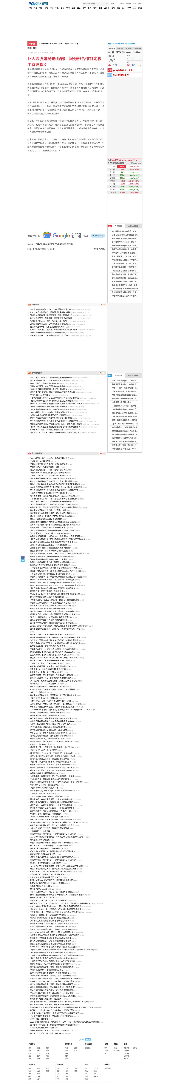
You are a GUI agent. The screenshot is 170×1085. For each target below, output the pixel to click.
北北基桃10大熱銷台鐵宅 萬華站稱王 (45, 877)
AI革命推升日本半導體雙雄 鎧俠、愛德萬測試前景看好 (52, 611)
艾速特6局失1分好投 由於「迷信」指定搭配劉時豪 (132, 281)
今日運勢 (119, 44)
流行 (47, 1058)
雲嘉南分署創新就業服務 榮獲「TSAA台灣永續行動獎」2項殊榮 (56, 782)
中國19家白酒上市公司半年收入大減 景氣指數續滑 (131, 260)
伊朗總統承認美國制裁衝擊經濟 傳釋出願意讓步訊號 (52, 315)
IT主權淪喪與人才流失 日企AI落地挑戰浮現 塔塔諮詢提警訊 (135, 406)
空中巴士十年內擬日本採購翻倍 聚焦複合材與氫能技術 (52, 1025)
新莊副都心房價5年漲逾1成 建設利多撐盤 (47, 883)
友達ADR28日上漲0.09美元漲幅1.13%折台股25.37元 (52, 655)
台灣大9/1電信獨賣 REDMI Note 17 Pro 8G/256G (50, 724)
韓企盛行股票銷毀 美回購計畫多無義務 (46, 519)
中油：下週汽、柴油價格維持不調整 (126, 388)
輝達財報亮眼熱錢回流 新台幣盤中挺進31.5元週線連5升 (53, 987)
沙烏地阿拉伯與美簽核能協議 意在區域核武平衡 (49, 921)
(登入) (140, 4)
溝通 (45, 244)
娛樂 (89, 8)
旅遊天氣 (126, 1053)
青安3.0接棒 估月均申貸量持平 (42, 854)
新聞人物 (68, 1044)
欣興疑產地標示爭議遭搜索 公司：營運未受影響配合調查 (54, 979)
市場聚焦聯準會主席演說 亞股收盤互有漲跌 (48, 1031)
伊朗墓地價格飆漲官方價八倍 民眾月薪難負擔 (129, 417)
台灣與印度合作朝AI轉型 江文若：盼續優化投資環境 (133, 292)
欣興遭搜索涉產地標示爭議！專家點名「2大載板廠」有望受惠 (55, 704)
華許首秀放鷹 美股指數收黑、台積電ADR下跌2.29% (52, 675)
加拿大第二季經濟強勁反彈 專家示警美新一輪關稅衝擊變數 (54, 640)
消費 (113, 8)
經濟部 (51, 244)
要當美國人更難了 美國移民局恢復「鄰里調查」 (50, 335)
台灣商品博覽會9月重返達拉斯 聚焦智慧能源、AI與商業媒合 (54, 935)
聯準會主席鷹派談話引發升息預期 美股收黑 (48, 687)
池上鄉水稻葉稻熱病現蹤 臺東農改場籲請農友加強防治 (53, 869)
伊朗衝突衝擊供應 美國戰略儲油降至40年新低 (49, 559)
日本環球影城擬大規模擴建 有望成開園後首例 (49, 1005)
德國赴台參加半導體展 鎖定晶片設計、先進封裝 (50, 976)
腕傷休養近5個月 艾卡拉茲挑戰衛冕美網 (47, 327)
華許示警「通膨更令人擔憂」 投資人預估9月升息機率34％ (54, 707)
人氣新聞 (115, 226)
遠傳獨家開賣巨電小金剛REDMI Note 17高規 (48, 730)
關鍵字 (107, 1064)
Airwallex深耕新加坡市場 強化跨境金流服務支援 (50, 918)
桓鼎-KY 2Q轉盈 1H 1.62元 (41, 886)
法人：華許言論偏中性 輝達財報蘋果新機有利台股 (132, 381)
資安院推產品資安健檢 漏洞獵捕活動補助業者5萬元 (52, 802)
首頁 (30, 8)
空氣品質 (120, 49)
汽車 (129, 8)
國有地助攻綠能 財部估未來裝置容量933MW (49, 635)
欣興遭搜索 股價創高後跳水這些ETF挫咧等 (48, 528)
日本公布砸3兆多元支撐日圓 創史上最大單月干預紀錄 (133, 235)
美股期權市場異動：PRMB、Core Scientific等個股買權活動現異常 (57, 554)
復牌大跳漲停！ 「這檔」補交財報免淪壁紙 (48, 533)
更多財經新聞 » (99, 249)
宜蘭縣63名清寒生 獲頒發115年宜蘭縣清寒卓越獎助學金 (53, 330)
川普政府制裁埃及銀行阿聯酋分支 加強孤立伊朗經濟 (132, 409)
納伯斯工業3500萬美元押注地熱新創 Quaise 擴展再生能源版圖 (136, 438)
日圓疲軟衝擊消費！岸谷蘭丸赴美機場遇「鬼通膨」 (51, 548)
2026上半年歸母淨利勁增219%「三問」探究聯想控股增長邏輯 (55, 906)
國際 (62, 8)
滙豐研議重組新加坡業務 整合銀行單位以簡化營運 (50, 944)
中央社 (51, 53)
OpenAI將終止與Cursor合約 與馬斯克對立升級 (131, 424)
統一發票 (117, 1050)
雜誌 (123, 8)
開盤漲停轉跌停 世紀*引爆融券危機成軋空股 (49, 551)
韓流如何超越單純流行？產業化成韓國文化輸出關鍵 (132, 431)
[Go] (107, 4)
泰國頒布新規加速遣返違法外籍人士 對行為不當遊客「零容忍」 (137, 238)
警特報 (135, 1048)
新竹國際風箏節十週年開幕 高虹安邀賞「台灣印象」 (52, 318)
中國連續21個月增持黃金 (121, 402)
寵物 (47, 1048)
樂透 (115, 1048)
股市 (112, 4)
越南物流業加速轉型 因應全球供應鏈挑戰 (47, 597)
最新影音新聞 (133, 375)
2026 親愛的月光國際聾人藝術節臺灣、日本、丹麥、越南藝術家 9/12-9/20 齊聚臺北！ (65, 1022)
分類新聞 (31, 1044)
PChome (121, 4)
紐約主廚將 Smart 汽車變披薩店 (43, 684)
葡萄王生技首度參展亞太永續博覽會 (45, 716)
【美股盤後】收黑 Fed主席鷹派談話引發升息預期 (51, 701)
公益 (95, 1073)
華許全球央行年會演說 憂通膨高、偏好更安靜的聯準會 (53, 695)
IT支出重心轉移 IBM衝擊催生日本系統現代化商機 (50, 574)
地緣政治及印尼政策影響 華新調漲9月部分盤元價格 (52, 993)
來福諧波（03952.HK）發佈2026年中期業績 (48, 915)
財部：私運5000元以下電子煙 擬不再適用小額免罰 (51, 880)
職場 (68, 8)
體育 (95, 8)
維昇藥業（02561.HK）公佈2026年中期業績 (48, 901)
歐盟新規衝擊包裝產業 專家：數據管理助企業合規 (50, 927)
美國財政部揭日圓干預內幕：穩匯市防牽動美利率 (50, 562)
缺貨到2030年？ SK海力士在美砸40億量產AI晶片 (51, 516)
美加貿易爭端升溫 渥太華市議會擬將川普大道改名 (132, 274)
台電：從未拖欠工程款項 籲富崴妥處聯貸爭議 (130, 256)
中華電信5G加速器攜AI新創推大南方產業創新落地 (50, 718)
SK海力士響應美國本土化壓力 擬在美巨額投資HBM (51, 617)
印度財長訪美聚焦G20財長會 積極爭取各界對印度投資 (52, 531)
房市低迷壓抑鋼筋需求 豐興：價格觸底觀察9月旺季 (52, 967)
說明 (134, 4)
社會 (46, 8)
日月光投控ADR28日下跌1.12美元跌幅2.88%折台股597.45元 (55, 643)
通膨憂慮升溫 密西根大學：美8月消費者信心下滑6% (52, 747)
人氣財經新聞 (133, 226)
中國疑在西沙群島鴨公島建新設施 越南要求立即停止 (133, 271)
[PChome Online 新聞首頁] (57, 3)
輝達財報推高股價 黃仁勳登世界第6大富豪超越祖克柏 (52, 851)
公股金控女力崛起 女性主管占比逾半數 (46, 663)
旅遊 (118, 8)
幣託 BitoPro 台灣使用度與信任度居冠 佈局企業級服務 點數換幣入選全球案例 (61, 1007)
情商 (47, 1050)
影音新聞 (31, 1064)
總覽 (86, 1068)
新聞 (29, 48)
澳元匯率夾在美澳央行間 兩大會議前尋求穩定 (48, 620)
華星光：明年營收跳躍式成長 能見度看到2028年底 (51, 990)
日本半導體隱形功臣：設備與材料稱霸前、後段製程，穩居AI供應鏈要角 (59, 1002)
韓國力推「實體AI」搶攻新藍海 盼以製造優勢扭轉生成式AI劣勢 (56, 577)
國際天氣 (126, 1056)
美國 (57, 244)
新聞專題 (88, 1044)
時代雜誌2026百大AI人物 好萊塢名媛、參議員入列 (132, 231)
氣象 (125, 1044)
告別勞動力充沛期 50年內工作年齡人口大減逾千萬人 (52, 981)
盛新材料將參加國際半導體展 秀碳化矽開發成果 (50, 973)
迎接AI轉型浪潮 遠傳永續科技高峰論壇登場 (47, 727)
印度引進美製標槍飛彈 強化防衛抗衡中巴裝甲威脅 (131, 420)
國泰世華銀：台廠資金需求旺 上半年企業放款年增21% (53, 799)
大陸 (140, 8)
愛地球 (96, 1076)
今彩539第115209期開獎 (40, 831)
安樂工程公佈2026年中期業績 (42, 898)
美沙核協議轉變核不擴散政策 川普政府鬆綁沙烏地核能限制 (135, 434)
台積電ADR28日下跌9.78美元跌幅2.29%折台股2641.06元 (53, 658)
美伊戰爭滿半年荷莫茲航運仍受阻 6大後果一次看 (51, 811)
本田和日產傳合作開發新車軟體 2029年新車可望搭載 (52, 689)
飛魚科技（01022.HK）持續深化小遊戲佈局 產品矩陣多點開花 (55, 909)
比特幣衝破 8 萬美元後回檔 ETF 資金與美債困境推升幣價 (53, 568)
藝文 (95, 1071)
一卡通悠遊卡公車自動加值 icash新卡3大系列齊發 (51, 742)
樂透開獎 (137, 49)
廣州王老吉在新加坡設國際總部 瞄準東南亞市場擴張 (51, 623)
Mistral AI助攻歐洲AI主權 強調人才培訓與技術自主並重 (52, 947)
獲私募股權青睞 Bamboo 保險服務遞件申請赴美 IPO (51, 542)
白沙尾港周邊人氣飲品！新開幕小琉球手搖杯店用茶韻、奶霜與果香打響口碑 (61, 950)
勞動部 (39, 244)
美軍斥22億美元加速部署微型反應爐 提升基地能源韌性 (52, 525)
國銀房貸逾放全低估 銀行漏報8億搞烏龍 (47, 739)
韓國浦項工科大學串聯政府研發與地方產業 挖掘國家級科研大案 (136, 413)
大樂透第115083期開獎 (39, 840)
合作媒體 (128, 4)
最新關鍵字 (107, 1068)
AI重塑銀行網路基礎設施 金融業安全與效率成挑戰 (50, 953)
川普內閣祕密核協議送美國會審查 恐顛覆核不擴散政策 (52, 588)
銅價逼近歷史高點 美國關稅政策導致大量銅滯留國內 (51, 929)
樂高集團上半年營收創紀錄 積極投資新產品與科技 (50, 938)
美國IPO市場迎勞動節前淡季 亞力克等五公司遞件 (50, 565)
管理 (86, 1076)
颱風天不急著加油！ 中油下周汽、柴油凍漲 (129, 384)
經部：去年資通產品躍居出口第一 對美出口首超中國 (52, 808)
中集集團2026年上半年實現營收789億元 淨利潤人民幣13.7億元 (56, 912)
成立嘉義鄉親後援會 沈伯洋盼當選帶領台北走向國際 (51, 309)
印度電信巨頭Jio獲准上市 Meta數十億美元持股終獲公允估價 (135, 449)
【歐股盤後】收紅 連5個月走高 (43, 750)
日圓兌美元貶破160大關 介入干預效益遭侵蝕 (48, 545)
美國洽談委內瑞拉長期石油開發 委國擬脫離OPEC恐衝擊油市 (55, 594)
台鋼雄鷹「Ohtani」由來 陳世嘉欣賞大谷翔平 (58, 44)
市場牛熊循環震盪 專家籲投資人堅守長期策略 (129, 395)
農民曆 (111, 44)
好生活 (96, 1068)
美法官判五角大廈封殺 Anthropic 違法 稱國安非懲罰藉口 (53, 583)
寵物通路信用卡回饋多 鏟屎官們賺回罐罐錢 (48, 736)
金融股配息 (130, 44)
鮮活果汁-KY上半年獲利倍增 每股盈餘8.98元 (49, 846)
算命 (105, 1048)
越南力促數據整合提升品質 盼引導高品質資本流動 (50, 941)
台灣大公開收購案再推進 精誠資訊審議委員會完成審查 (52, 721)
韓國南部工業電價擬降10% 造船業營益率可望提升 (50, 603)
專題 (35, 8)
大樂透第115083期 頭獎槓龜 (42, 794)
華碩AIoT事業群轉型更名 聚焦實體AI (46, 814)
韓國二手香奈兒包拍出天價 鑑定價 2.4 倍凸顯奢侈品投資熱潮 (55, 585)
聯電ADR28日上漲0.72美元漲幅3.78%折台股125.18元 (52, 652)
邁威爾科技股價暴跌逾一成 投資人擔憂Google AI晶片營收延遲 (55, 571)
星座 (78, 8)
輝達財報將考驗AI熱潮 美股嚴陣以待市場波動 (48, 609)
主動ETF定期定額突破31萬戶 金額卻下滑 (47, 874)
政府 (134, 8)
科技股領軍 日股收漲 (39, 1019)
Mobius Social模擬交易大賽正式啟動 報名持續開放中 (52, 932)
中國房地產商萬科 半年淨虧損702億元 (46, 970)
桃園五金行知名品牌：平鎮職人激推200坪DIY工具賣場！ (53, 961)
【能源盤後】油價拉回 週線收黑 (44, 698)
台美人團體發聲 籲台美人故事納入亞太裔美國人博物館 (133, 264)
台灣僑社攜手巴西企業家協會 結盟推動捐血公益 (50, 666)
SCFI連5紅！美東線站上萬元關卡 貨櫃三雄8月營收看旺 (53, 681)
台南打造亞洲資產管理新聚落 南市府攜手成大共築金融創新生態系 (57, 895)
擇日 (105, 1053)
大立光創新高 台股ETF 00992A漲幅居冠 (46, 796)
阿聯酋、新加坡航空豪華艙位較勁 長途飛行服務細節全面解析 (135, 442)
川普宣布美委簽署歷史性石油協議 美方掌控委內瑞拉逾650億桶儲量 (57, 539)
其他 (47, 1071)
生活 (100, 8)
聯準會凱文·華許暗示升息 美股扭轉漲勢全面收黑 (50, 557)
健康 (84, 8)
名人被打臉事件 (121, 74)
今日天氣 (111, 49)
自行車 (63, 244)
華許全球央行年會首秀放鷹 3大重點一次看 (48, 510)
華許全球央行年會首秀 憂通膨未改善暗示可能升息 (131, 253)
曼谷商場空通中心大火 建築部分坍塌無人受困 (130, 242)
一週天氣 (126, 1050)
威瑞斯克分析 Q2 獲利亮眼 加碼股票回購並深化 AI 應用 (52, 614)
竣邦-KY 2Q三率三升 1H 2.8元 (42, 889)
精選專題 (87, 1048)
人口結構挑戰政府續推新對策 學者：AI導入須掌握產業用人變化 (56, 837)
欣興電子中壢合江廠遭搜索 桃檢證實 (45, 999)
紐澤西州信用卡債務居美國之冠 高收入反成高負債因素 (133, 399)
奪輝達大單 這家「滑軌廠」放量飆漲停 (127, 445)
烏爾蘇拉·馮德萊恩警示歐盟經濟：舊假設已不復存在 (51, 924)
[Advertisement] (67, 270)
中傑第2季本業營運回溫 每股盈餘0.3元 (46, 817)
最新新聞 (115, 375)
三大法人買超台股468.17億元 (42, 1028)
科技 (57, 8)
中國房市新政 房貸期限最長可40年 (125, 289)
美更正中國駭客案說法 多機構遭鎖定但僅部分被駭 (132, 249)
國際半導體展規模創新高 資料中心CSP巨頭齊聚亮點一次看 (135, 246)
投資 (86, 1073)
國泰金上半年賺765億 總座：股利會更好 (47, 1033)
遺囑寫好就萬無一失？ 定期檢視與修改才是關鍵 (50, 678)
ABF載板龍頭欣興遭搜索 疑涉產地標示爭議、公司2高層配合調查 (57, 822)
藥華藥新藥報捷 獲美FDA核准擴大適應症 (47, 646)
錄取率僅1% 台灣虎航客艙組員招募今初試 (48, 669)
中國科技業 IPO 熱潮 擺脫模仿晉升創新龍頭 (129, 427)
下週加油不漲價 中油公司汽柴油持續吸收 (128, 391)
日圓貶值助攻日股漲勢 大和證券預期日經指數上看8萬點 (53, 522)
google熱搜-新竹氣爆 (122, 70)
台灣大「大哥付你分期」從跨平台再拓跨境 (47, 713)
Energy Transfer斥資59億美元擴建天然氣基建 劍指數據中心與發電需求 (59, 626)
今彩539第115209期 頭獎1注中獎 (44, 785)
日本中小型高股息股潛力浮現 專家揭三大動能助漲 (50, 606)
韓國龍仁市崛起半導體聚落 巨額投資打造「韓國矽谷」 (52, 580)
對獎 (116, 1044)
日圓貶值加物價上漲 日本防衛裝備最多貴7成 (49, 324)
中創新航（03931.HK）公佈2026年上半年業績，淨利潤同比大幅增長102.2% (61, 903)
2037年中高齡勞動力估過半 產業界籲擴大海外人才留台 (53, 834)
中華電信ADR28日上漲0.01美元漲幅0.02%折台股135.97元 (54, 649)
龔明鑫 (70, 244)
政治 (41, 8)
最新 (29, 1048)
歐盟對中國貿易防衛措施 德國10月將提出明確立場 (51, 843)
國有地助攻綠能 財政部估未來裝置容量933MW (50, 661)
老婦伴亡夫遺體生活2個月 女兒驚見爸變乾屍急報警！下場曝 (136, 285)
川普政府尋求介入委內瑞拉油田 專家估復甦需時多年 (51, 958)
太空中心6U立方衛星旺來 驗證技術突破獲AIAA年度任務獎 (54, 1013)
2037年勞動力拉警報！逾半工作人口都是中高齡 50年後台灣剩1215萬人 (60, 710)
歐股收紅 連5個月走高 (39, 744)
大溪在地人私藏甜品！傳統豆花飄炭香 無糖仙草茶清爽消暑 (54, 955)
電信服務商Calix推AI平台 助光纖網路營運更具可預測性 (52, 964)
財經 (51, 8)
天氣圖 (126, 1058)
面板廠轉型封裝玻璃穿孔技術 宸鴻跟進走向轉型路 (51, 513)
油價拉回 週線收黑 (38, 692)
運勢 (73, 8)
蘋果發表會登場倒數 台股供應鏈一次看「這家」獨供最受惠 (55, 536)
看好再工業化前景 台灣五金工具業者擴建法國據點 (132, 267)
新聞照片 (60, 1064)
